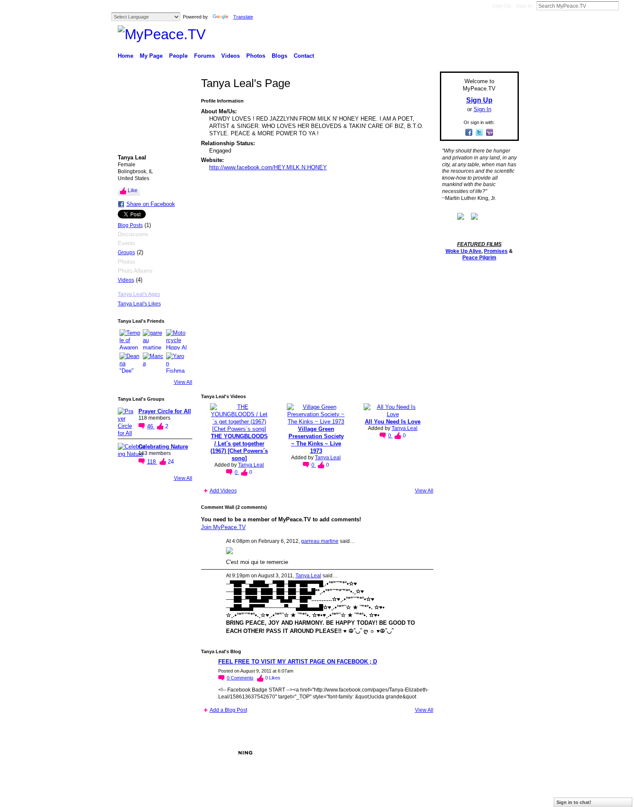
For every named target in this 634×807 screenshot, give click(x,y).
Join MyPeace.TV (223, 527)
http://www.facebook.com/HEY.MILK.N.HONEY (268, 167)
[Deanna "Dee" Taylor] (129, 362)
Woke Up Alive (463, 251)
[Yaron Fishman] (176, 362)
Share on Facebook (150, 204)
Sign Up (501, 6)
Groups (126, 252)
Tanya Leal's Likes (139, 304)
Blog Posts (130, 225)
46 (151, 426)
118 (152, 461)
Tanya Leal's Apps (139, 294)
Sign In (524, 6)
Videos (126, 280)
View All (183, 382)
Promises (496, 251)
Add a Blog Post (228, 710)
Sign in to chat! (573, 802)
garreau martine (320, 541)
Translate (243, 16)
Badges (421, 753)
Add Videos (223, 491)
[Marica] (153, 362)
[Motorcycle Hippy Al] (176, 339)
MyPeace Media (183, 753)
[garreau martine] (153, 339)
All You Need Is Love (393, 421)
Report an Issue (455, 753)
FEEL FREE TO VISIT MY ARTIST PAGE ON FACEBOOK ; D (297, 661)
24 (171, 461)
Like (133, 190)
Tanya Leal (251, 465)
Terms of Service (499, 753)
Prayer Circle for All (164, 411)
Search (625, 5)
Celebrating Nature (163, 446)
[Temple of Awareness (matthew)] (129, 339)
